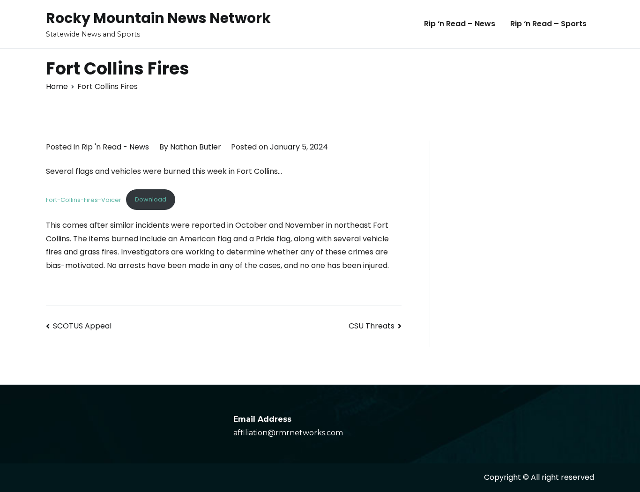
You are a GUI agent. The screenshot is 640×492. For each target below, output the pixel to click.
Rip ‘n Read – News (459, 23)
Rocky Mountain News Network (158, 18)
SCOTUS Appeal (82, 326)
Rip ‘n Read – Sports (548, 23)
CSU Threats (371, 326)
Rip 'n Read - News (115, 147)
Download (150, 199)
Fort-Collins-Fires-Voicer (83, 199)
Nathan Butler (195, 147)
